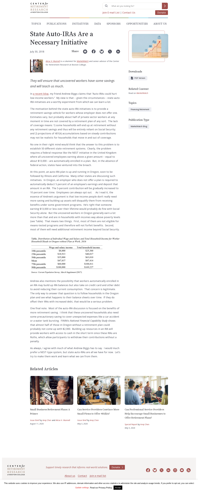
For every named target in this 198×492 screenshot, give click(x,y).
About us (70, 475)
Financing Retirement (140, 109)
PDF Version (139, 78)
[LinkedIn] (118, 53)
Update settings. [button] (82, 487)
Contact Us (128, 12)
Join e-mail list (98, 475)
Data (97, 24)
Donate (161, 12)
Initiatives (80, 24)
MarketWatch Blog (139, 126)
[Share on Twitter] (110, 53)
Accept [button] (118, 488)
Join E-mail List (111, 12)
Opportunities (137, 24)
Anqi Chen (47, 420)
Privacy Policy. (105, 487)
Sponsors (114, 24)
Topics (36, 24)
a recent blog (40, 93)
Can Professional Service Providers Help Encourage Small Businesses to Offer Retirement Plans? (145, 413)
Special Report (131, 424)
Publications (56, 24)
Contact (82, 475)
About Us (160, 24)
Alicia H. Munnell (53, 61)
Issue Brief (34, 420)
